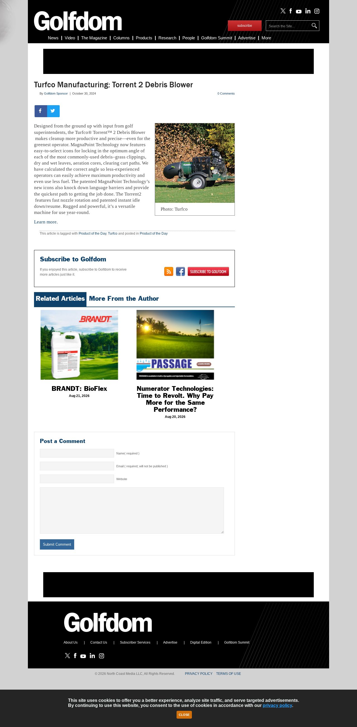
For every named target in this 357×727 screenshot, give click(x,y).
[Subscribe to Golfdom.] (208, 271)
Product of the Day (92, 233)
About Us (71, 642)
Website (121, 479)
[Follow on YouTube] (297, 12)
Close (184, 714)
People (188, 37)
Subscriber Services (135, 642)
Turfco (112, 233)
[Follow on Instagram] (315, 12)
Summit (216, 37)
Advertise (246, 37)
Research (167, 37)
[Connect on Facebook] (180, 271)
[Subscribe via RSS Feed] (168, 271)
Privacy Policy (199, 674)
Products (144, 37)
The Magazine (94, 37)
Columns (121, 37)
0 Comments (226, 93)
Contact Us (98, 642)
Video (70, 37)
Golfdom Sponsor (56, 93)
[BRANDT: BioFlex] (79, 345)
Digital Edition (200, 642)
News (53, 37)
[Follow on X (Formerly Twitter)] (282, 12)
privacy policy (277, 705)
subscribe (244, 26)
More (266, 37)
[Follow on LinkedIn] (307, 12)
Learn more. (46, 222)
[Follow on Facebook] (289, 12)
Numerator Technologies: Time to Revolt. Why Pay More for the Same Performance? (175, 399)
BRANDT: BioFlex (79, 389)
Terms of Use (228, 674)
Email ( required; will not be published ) (142, 466)
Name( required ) (127, 453)
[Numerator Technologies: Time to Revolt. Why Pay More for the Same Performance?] (175, 345)
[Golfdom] (108, 634)
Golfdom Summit (236, 642)
